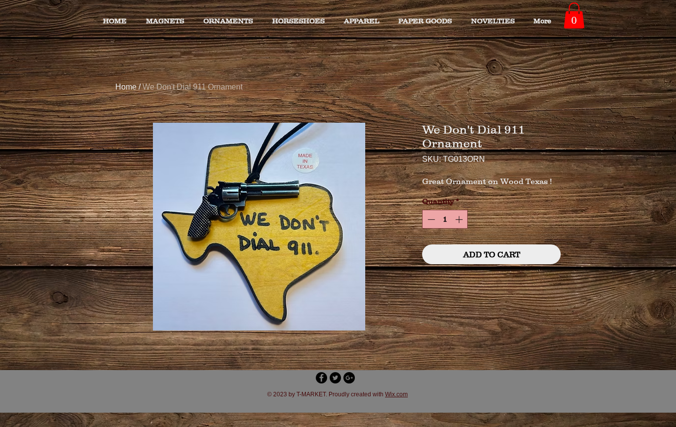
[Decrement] (430, 219)
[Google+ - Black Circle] (349, 377)
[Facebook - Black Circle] (321, 377)
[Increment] (460, 219)
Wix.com (396, 394)
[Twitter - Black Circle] (335, 377)
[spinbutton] (445, 219)
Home (126, 87)
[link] (574, 15)
